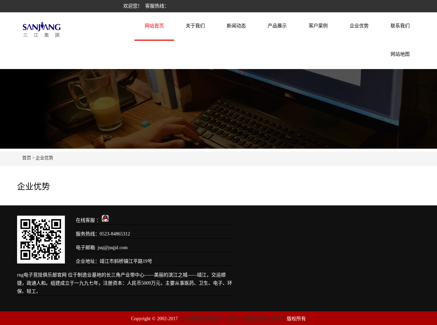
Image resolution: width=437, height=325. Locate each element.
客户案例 (318, 25)
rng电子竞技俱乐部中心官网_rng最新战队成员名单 (70, 6)
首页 (26, 157)
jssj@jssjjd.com (113, 247)
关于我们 (195, 25)
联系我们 (400, 25)
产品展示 (277, 25)
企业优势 (359, 25)
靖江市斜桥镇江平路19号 (126, 261)
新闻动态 (236, 25)
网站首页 (154, 25)
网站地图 (400, 54)
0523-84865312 (184, 6)
